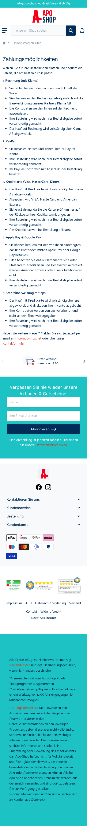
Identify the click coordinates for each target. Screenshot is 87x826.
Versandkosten (19, 665)
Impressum (14, 603)
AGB (28, 603)
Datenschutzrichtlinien (51, 445)
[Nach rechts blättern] (84, 361)
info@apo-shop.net (29, 3)
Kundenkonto (18, 525)
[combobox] (38, 30)
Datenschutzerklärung (50, 603)
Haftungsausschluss (23, 708)
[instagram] (48, 487)
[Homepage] (4, 43)
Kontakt (31, 612)
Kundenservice (19, 508)
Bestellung (15, 516)
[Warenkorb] (82, 30)
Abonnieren (40, 429)
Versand (75, 603)
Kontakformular (13, 343)
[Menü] (4, 30)
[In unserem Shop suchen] (71, 30)
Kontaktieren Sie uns (23, 499)
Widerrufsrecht (51, 612)
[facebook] (39, 487)
